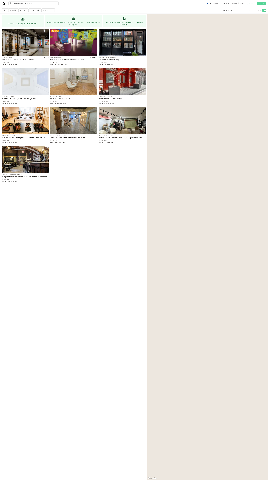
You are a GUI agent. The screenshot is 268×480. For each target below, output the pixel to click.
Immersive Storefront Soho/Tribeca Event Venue (67, 60)
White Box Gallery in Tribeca (60, 99)
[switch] (264, 10)
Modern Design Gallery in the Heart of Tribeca (18, 60)
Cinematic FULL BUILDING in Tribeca (111, 99)
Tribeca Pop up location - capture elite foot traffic (67, 138)
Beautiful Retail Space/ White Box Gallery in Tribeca (20, 99)
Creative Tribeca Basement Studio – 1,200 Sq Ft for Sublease (120, 138)
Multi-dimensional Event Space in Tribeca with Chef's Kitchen (23, 138)
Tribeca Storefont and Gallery (109, 60)
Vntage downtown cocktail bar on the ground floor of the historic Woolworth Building (25, 177)
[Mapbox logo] (152, 478)
